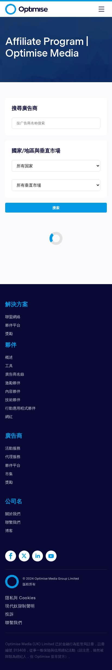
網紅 (9, 416)
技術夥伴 (12, 399)
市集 (9, 473)
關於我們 (12, 513)
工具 (9, 365)
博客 (9, 530)
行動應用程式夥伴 (20, 408)
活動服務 (12, 448)
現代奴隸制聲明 (20, 605)
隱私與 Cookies (20, 597)
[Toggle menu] (101, 9)
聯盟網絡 (12, 316)
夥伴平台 (12, 325)
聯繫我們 (12, 522)
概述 (9, 357)
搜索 (56, 207)
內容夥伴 (12, 391)
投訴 (9, 614)
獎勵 (9, 333)
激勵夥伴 (12, 382)
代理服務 (12, 456)
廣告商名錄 (14, 374)
